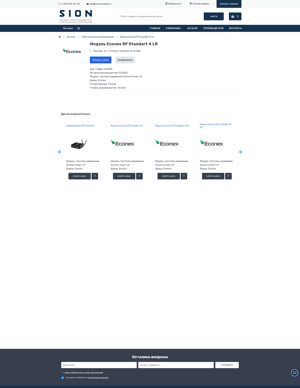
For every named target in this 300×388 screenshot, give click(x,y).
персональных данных (98, 377)
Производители (213, 28)
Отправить (227, 365)
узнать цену (79, 176)
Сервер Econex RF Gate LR (80, 125)
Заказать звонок (229, 4)
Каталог (192, 28)
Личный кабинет (201, 3)
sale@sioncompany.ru (100, 4)
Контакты (235, 28)
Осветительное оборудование (98, 37)
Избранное (173, 3)
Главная (155, 28)
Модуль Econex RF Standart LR (126, 125)
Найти (213, 16)
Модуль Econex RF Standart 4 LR (172, 125)
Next (240, 152)
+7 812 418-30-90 (70, 4)
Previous (59, 152)
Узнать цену (100, 60)
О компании (173, 28)
